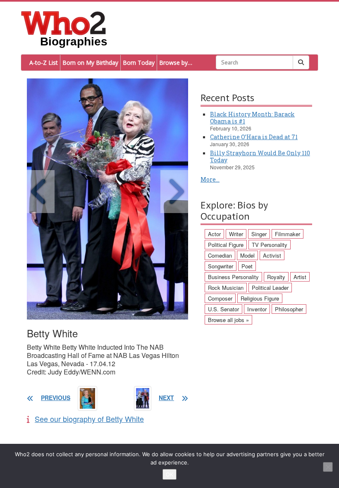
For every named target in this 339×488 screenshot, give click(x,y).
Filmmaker (287, 234)
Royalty (276, 277)
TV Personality (269, 245)
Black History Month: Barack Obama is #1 (252, 117)
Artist (300, 277)
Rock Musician (226, 287)
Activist (272, 255)
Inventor (257, 309)
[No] (328, 467)
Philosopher (289, 309)
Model (247, 255)
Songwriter (220, 266)
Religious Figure (260, 298)
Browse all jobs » (228, 320)
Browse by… (175, 62)
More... (210, 179)
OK (169, 474)
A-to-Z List (43, 62)
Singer (259, 234)
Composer (220, 298)
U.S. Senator (223, 309)
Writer (236, 234)
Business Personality (233, 277)
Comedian (220, 255)
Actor (214, 234)
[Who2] (64, 22)
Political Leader (270, 287)
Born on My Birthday (90, 62)
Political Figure (226, 245)
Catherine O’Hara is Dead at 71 (254, 137)
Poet (247, 266)
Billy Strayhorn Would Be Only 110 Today (260, 156)
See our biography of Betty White (89, 418)
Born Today (139, 62)
